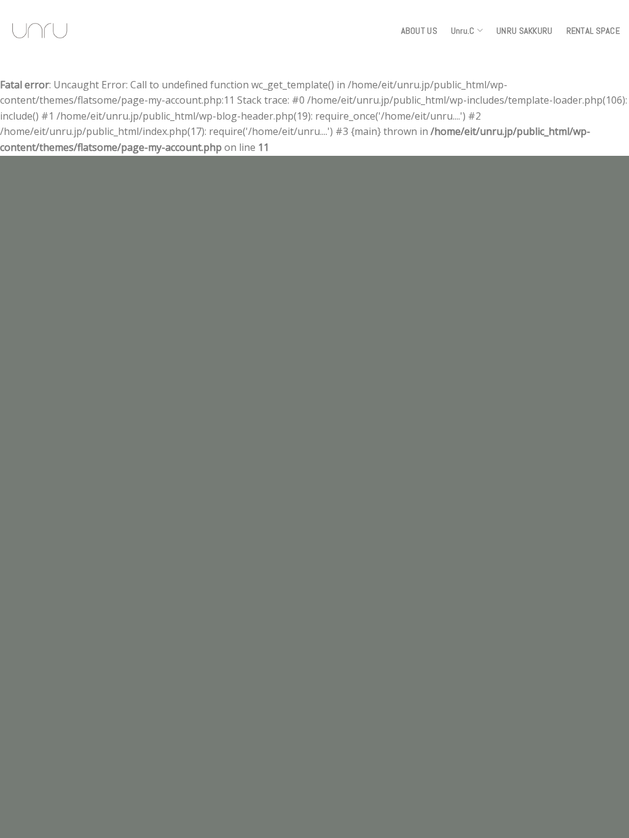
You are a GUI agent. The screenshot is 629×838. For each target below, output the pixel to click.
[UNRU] (40, 30)
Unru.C (463, 30)
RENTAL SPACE (593, 30)
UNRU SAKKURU (524, 30)
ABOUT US (419, 30)
